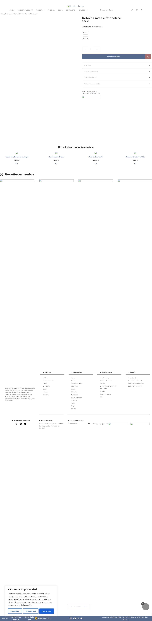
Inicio (12, 10)
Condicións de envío (90, 77)
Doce (15, 14)
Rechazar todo (31, 611)
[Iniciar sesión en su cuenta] (132, 10)
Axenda (51, 10)
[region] (31, 600)
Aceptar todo (46, 611)
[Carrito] (141, 10)
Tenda (39, 10)
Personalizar (15, 611)
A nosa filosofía (25, 10)
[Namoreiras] (91, 105)
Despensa (8, 14)
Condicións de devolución (92, 84)
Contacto (70, 10)
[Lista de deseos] (137, 10)
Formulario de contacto (79, 607)
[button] (148, 57)
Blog (60, 10)
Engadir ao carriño (113, 56)
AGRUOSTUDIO (44, 618)
